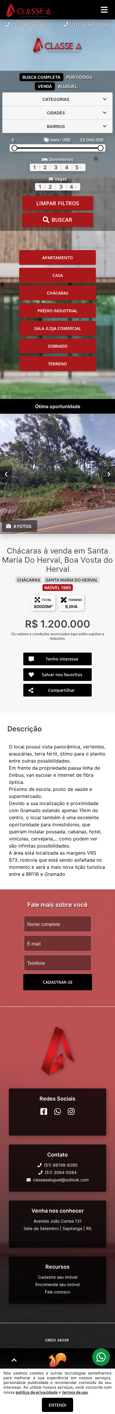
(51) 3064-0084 (90, 24)
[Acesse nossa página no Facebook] (43, 1111)
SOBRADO (58, 346)
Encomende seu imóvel (57, 1284)
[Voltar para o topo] (14, 1360)
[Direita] (109, 474)
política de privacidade (37, 1392)
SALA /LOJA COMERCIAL (57, 328)
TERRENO (57, 364)
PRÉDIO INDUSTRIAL (57, 310)
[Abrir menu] (104, 9)
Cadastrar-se (58, 982)
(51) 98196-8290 (32, 24)
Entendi (57, 1405)
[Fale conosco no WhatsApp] (57, 1111)
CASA (57, 275)
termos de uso (75, 1392)
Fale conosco (57, 1291)
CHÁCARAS (57, 293)
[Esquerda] (6, 474)
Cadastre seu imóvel (57, 1277)
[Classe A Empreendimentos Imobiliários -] (57, 45)
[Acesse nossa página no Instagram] (71, 1111)
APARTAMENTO (57, 257)
